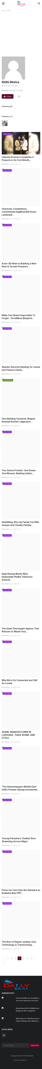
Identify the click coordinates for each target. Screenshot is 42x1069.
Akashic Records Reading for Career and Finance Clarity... (21, 368)
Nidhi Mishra (6, 164)
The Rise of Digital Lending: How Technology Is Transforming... (19, 943)
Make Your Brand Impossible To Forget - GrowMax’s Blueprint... (18, 317)
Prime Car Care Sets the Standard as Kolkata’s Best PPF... (21, 891)
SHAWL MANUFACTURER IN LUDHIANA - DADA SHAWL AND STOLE (18, 735)
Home (3, 10)
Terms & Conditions (20, 1060)
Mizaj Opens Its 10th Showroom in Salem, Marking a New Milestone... (28, 1020)
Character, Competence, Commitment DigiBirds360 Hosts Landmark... (19, 211)
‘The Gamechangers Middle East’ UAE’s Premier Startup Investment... (20, 788)
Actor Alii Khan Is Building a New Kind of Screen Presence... (19, 265)
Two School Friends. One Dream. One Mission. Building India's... (19, 472)
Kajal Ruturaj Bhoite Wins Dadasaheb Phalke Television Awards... (17, 576)
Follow (9, 96)
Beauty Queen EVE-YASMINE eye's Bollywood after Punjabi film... (27, 1009)
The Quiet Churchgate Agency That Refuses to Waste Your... (20, 630)
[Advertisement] (21, 34)
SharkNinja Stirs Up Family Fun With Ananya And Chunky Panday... (20, 523)
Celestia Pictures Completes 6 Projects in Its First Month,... (18, 158)
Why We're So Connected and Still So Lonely (19, 682)
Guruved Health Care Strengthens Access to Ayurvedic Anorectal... (27, 999)
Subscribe (34, 1045)
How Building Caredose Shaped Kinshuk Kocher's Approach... (18, 420)
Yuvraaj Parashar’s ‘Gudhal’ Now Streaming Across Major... (19, 840)
